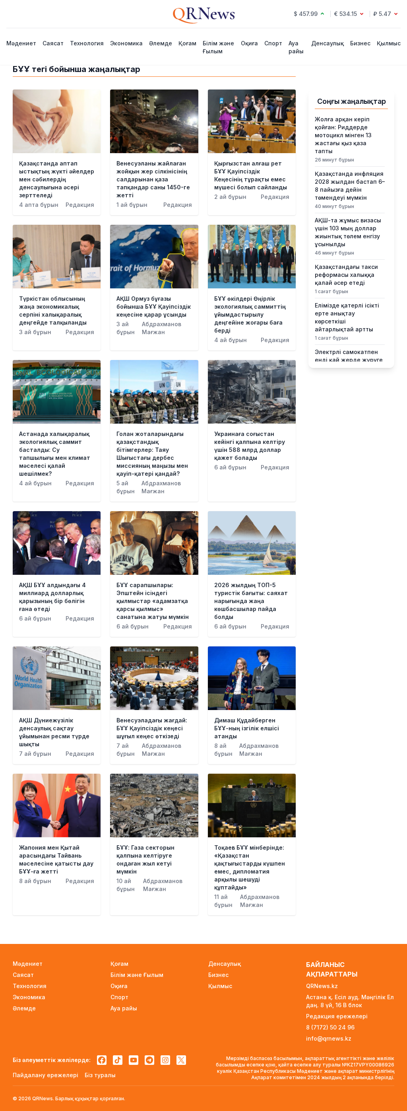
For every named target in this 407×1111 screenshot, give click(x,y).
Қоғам (187, 43)
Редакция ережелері (337, 1016)
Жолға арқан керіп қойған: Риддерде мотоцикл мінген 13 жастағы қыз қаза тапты (343, 135)
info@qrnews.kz (328, 1038)
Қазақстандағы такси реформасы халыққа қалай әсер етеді (346, 274)
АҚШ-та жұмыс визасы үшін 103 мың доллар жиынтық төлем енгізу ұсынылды (348, 232)
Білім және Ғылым (218, 47)
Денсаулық (327, 43)
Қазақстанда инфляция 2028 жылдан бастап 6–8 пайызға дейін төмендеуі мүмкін (350, 185)
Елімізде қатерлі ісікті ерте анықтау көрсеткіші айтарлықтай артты (347, 317)
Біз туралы (100, 1075)
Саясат (53, 43)
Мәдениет (21, 43)
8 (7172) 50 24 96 (330, 1027)
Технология (87, 43)
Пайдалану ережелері (45, 1075)
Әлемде (160, 43)
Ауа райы (296, 47)
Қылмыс (389, 43)
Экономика (126, 43)
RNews (203, 13)
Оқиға (249, 43)
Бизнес (360, 43)
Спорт (273, 43)
